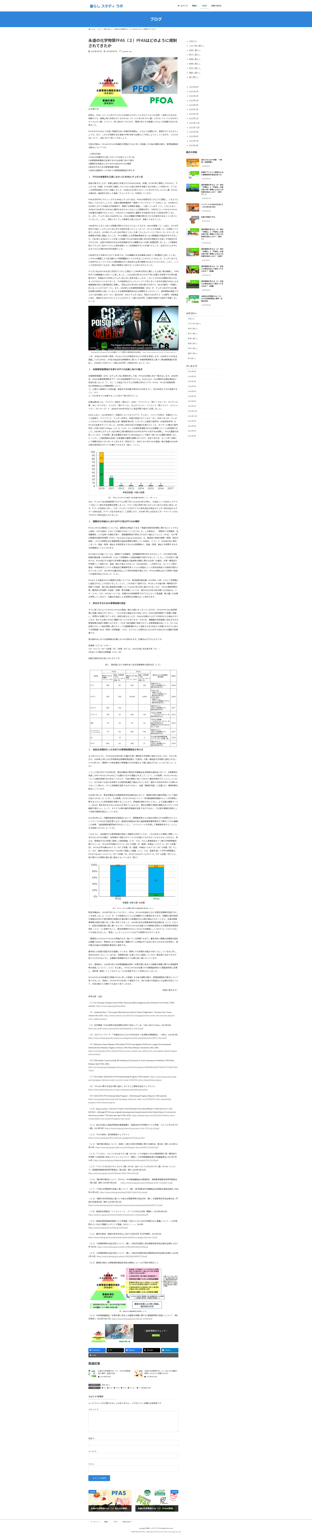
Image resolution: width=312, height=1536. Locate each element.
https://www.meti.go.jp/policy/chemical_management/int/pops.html (116, 1138)
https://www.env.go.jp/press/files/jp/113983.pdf (132, 1318)
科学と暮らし (195, 68)
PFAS (110, 1388)
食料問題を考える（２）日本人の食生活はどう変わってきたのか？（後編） (212, 268)
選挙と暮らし (195, 72)
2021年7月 (193, 141)
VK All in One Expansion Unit (171, 1532)
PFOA (118, 1388)
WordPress (143, 1532)
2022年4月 (193, 105)
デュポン (133, 1388)
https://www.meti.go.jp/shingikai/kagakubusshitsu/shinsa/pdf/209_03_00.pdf (126, 1160)
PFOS (125, 1388)
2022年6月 (193, 96)
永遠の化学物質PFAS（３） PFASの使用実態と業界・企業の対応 (211, 298)
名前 (91, 1438)
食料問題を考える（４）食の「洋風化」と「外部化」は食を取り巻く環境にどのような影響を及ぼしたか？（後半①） (212, 234)
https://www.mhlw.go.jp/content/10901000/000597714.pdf (122, 1256)
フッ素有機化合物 (145, 1388)
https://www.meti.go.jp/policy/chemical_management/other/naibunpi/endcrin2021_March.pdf (127, 1038)
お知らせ (193, 41)
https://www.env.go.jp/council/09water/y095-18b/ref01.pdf (113, 1173)
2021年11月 (194, 127)
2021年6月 (193, 145)
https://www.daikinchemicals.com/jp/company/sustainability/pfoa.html (118, 1089)
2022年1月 (193, 118)
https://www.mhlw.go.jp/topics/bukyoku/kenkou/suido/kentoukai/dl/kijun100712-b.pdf (125, 1205)
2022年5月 (193, 100)
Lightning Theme (155, 1532)
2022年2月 (193, 114)
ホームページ (95, 1522)
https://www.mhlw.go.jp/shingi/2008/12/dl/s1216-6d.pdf (123, 1192)
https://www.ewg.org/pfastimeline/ (111, 1006)
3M (105, 1388)
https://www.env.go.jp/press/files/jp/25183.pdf (108, 1227)
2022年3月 (193, 109)
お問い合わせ (126, 1522)
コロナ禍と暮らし (197, 45)
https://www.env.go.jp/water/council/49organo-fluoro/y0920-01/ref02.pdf (127, 1147)
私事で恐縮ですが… (208, 217)
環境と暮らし (106, 1385)
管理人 (106, 1522)
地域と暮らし (195, 50)
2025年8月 (193, 87)
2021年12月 (194, 123)
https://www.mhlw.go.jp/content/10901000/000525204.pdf (123, 1247)
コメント (93, 1409)
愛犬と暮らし (195, 54)
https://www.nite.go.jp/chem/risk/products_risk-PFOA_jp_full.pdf (132, 1128)
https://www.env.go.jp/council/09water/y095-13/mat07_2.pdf (147, 1183)
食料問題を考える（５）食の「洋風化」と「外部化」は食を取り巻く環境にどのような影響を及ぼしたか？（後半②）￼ (212, 189)
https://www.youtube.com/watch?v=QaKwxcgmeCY (159, 352)
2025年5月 (193, 91)
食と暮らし (194, 77)
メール (92, 1451)
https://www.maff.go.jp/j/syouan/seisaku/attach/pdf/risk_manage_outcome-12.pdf (122, 1237)
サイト (91, 1464)
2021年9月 (193, 132)
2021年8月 (193, 136)
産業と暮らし (195, 63)
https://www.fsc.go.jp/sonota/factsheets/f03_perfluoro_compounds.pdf (118, 1214)
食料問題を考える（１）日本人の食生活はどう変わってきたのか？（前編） (212, 283)
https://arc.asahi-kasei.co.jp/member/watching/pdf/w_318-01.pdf (115, 1028)
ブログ (115, 1522)
